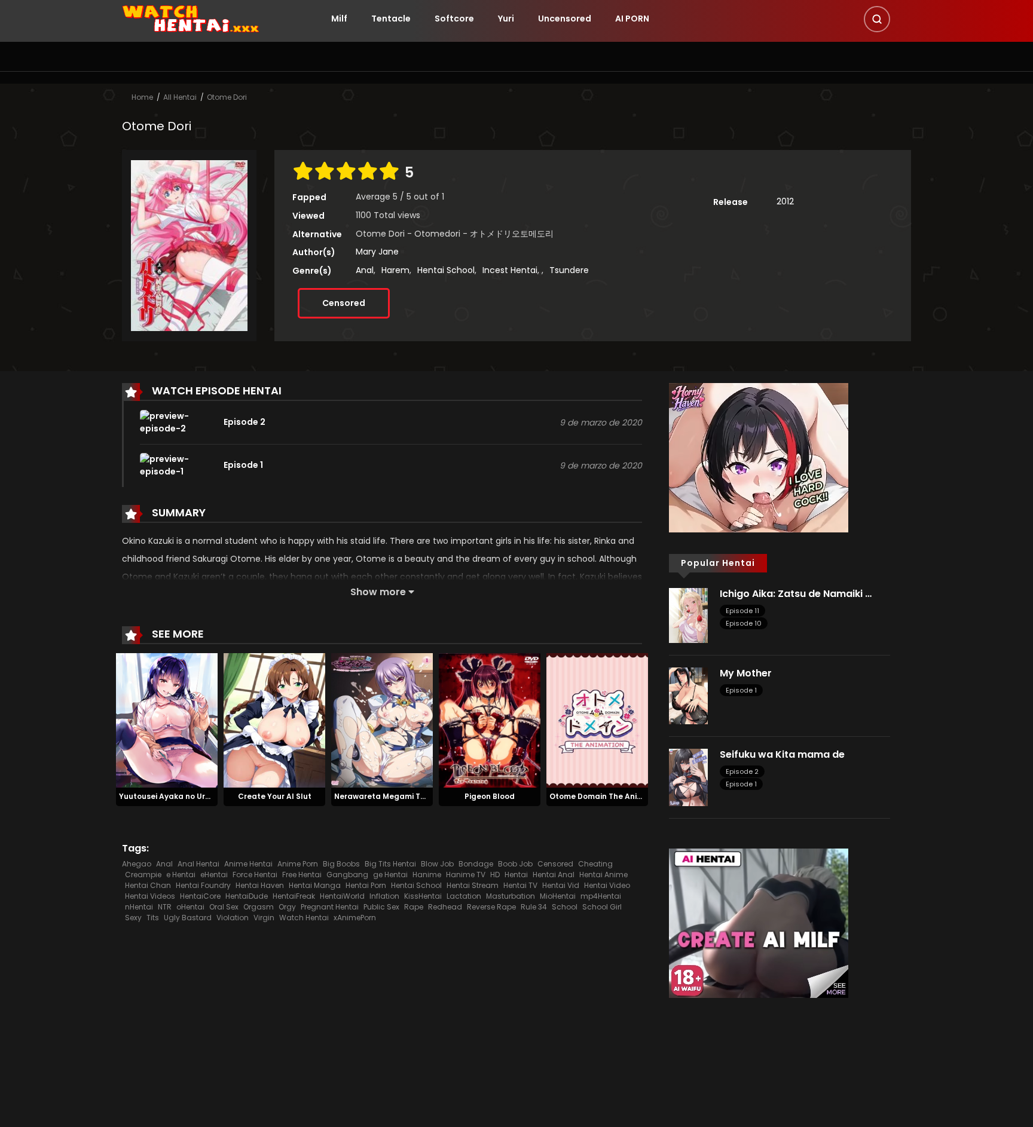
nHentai (139, 907)
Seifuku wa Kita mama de (782, 754)
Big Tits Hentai (390, 864)
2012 (785, 201)
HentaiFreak (294, 896)
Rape (413, 907)
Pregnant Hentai (330, 907)
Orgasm (258, 907)
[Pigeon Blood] (489, 719)
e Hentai (180, 874)
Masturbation (510, 896)
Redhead (445, 907)
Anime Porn (297, 864)
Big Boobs (341, 864)
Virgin (263, 917)
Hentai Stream (473, 885)
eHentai (214, 874)
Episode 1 (741, 690)
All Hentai (180, 97)
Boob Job (515, 864)
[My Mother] (688, 695)
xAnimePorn (355, 917)
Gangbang (347, 874)
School (564, 907)
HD (495, 874)
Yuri (506, 18)
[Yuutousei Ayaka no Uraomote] (167, 719)
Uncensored (564, 18)
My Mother (746, 673)
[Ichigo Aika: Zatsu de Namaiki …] (688, 615)
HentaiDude (246, 896)
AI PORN (632, 18)
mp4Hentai (600, 896)
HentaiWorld (342, 896)
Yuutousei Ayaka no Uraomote (177, 796)
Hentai (516, 874)
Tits (152, 917)
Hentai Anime (603, 874)
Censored (343, 303)
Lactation (464, 896)
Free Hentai (302, 874)
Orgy (287, 907)
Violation (232, 917)
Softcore (454, 18)
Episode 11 (742, 610)
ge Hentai (390, 874)
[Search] (877, 19)
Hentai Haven (260, 885)
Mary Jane (377, 252)
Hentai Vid (560, 885)
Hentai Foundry (203, 885)
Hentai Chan (148, 885)
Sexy (133, 917)
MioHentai (558, 896)
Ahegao (136, 864)
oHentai (190, 907)
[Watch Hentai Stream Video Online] (191, 18)
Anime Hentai (248, 864)
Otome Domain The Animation (606, 796)
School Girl (602, 907)
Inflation (384, 896)
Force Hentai (255, 874)
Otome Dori (227, 97)
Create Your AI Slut (274, 796)
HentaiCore (200, 896)
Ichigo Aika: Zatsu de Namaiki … (796, 594)
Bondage (476, 864)
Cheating (595, 864)
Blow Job (437, 864)
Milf (339, 18)
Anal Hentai (198, 864)
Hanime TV (465, 874)
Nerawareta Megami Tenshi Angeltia (405, 796)
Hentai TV (520, 885)
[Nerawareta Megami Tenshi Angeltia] (382, 719)
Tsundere (569, 270)
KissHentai (423, 896)
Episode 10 (744, 623)
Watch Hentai (304, 917)
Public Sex (381, 907)
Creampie (143, 874)
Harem (395, 270)
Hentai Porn (366, 885)
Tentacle (391, 18)
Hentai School (446, 270)
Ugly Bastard (188, 917)
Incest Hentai (509, 270)
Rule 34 (534, 907)
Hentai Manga (315, 885)
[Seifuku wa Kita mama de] (688, 777)
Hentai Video (607, 885)
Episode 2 (742, 771)
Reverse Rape (491, 907)
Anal (365, 270)
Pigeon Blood (489, 796)
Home (142, 97)
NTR (165, 907)
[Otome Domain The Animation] (597, 719)
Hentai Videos (150, 896)
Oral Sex (224, 907)
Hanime (426, 874)
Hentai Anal (553, 874)
